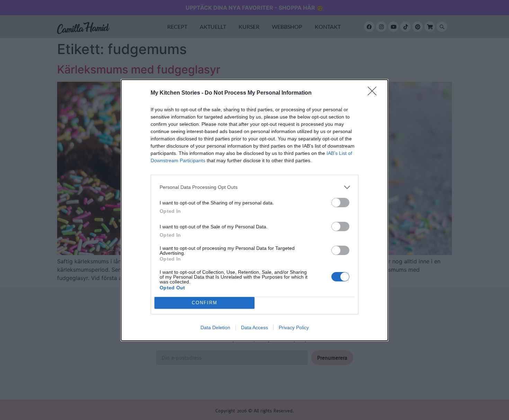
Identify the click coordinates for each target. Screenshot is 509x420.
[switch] (340, 202)
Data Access (254, 327)
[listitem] (254, 187)
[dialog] (254, 210)
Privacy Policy (294, 327)
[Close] (374, 93)
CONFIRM (204, 302)
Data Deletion (215, 327)
